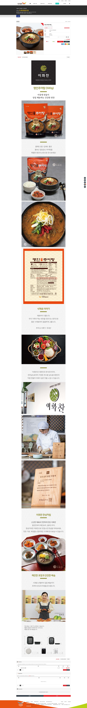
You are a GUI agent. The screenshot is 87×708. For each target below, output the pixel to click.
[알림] (85, 182)
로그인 (59, 0)
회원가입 (62, 0)
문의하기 (65, 701)
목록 (57, 695)
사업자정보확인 (37, 704)
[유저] (85, 180)
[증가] (66, 37)
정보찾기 (66, 0)
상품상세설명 (19, 57)
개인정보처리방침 (36, 701)
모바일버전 (69, 701)
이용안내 (62, 701)
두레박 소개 (27, 701)
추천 (54, 41)
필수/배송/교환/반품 (24, 57)
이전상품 (68, 57)
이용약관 (32, 701)
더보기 (68, 685)
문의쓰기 (65, 685)
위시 (48, 41)
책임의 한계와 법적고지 (49, 701)
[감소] (68, 37)
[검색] (85, 187)
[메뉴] (85, 178)
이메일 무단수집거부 (42, 701)
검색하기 (69, 0)
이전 (30, 695)
